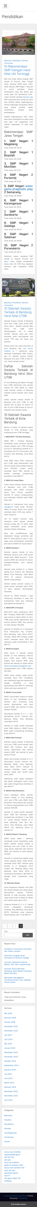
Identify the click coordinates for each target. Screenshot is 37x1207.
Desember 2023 (11, 1091)
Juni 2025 (8, 1039)
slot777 (7, 1176)
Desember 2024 (11, 1052)
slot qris (7, 1160)
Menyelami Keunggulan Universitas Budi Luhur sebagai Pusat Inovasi (17, 980)
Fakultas (7, 1120)
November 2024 (11, 1057)
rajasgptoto (8, 507)
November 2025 (11, 1031)
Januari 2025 (9, 1048)
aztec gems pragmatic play (18, 187)
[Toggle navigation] (5, 6)
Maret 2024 (9, 1083)
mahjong (7, 1181)
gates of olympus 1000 (13, 1165)
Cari (6, 931)
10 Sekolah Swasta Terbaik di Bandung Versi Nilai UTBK (18, 312)
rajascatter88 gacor (12, 1155)
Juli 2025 (8, 1035)
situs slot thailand (11, 1162)
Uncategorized (10, 1133)
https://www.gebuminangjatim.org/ (17, 666)
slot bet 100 (9, 1157)
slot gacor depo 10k (12, 1178)
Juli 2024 (8, 1074)
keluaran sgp (28, 97)
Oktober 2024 (10, 1061)
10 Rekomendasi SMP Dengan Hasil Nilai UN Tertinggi (17, 70)
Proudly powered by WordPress (15, 1196)
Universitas (8, 63)
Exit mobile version (18, 1204)
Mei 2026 (8, 1013)
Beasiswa (7, 61)
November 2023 (11, 1096)
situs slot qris (9, 1170)
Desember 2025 (11, 1026)
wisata (7, 1141)
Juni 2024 (8, 1078)
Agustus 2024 (10, 1070)
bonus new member (12, 1152)
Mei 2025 (8, 1044)
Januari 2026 (9, 1022)
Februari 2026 (10, 1018)
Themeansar (22, 1198)
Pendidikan (16, 61)
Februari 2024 (10, 1087)
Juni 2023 (8, 1100)
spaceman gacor (11, 1173)
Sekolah (25, 61)
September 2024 (11, 1065)
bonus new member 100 (14, 1168)
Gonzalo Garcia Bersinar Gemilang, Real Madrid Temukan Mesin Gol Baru (18, 971)
